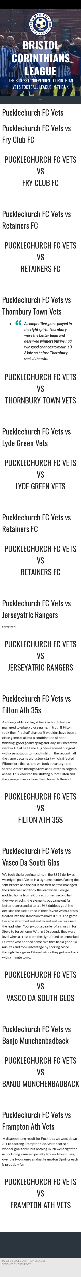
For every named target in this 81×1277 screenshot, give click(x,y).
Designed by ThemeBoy (16, 1264)
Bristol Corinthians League (40, 57)
